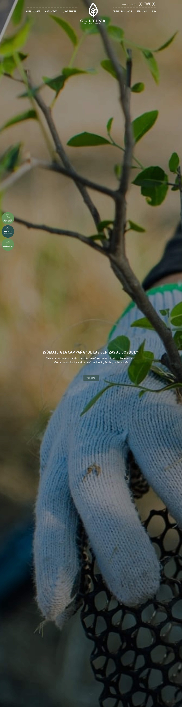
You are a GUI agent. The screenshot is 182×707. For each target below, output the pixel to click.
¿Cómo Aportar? (70, 11)
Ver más (91, 378)
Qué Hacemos (51, 11)
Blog (154, 11)
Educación (142, 11)
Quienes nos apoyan (122, 11)
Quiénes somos (33, 11)
